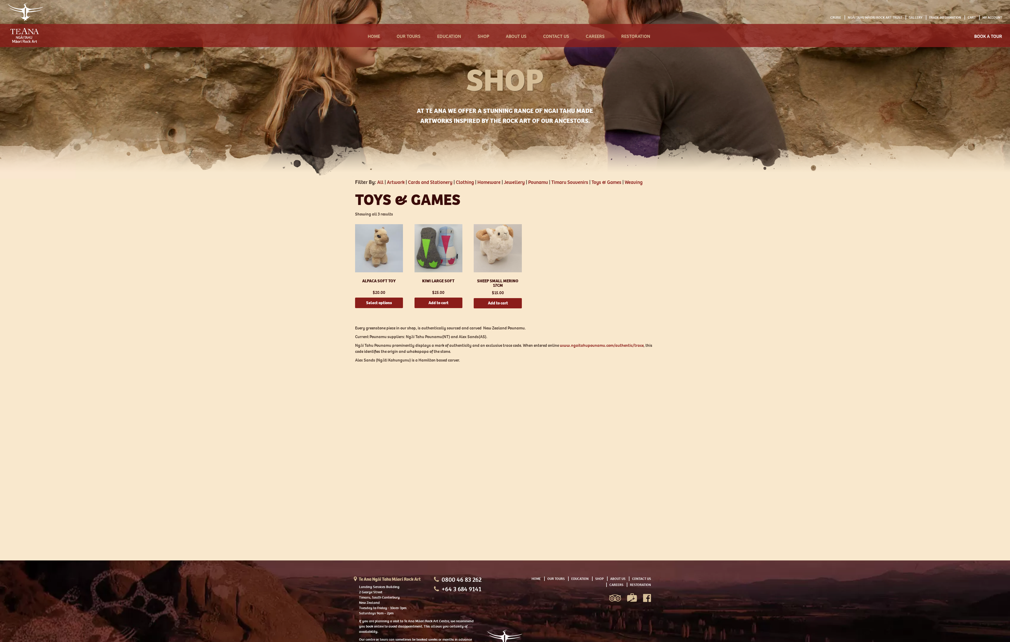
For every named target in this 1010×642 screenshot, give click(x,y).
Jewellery (514, 182)
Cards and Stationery (430, 182)
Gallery (915, 17)
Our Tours (409, 36)
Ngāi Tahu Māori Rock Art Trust (875, 17)
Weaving (634, 182)
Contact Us (556, 36)
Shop (483, 36)
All (380, 182)
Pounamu (538, 182)
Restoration (635, 36)
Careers (595, 36)
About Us (516, 36)
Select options (379, 302)
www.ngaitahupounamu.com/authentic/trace (602, 345)
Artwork (396, 182)
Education (449, 36)
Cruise (835, 17)
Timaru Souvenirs (569, 182)
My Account (992, 17)
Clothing (465, 182)
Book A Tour (988, 36)
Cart (972, 17)
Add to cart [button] (438, 302)
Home (374, 36)
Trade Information (945, 17)
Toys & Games (606, 182)
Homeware (489, 182)
